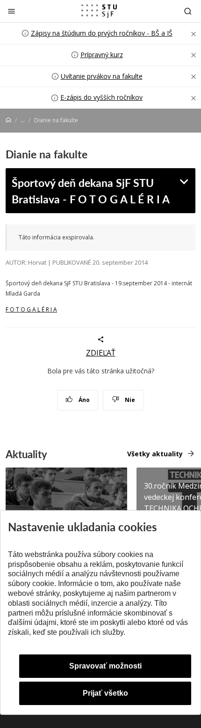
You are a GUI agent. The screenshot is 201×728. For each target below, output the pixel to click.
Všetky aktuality (155, 453)
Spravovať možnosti (105, 666)
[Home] (8, 120)
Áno (83, 400)
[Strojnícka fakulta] (99, 10)
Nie (129, 400)
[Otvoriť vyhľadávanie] (188, 11)
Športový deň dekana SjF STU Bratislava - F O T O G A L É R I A (91, 191)
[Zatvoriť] (11, 11)
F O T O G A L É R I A (31, 309)
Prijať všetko (105, 693)
